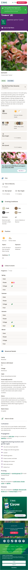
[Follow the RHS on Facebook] (19, 541)
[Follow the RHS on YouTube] (8, 541)
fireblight (15, 489)
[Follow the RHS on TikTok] (12, 541)
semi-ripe (11, 436)
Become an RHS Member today (14, 529)
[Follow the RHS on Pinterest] (23, 541)
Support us (7, 546)
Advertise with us (16, 551)
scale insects (17, 481)
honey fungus (13, 491)
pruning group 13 (17, 473)
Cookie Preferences (6, 549)
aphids (8, 483)
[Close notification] (27, 6)
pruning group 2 (5, 473)
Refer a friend (9, 551)
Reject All (13, 564)
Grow (15, 504)
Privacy (17, 546)
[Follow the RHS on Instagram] (4, 541)
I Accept (14, 561)
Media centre (23, 551)
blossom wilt (22, 489)
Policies (12, 549)
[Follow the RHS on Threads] (16, 541)
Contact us (13, 546)
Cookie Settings (14, 567)
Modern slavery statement (20, 549)
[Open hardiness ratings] (9, 255)
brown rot (4, 491)
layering (3, 438)
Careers (4, 551)
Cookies (21, 546)
